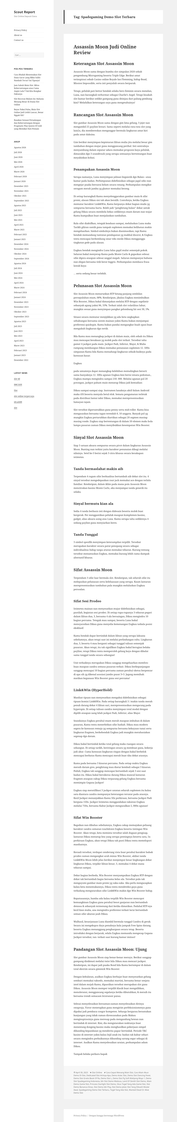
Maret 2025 (19, 229)
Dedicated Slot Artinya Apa (98, 1075)
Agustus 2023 (20, 321)
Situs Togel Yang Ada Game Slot (131, 1084)
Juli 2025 (18, 210)
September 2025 (21, 200)
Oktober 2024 (20, 253)
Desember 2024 (21, 244)
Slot (15, 390)
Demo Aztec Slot (119, 1075)
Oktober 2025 (20, 195)
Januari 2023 (20, 355)
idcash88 (18, 402)
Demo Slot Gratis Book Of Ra (87, 1078)
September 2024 (21, 258)
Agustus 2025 (20, 205)
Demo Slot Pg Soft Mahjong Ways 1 (129, 1078)
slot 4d (17, 378)
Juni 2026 (18, 157)
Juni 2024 (18, 273)
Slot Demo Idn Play (102, 1087)
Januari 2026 (20, 181)
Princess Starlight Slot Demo (103, 1084)
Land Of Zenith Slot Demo (134, 1081)
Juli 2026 (18, 152)
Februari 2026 (20, 176)
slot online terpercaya (24, 396)
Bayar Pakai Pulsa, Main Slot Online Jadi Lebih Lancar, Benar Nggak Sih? (28, 112)
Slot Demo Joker (119, 1087)
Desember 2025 (21, 186)
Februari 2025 (20, 234)
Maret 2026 (19, 171)
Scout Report (24, 12)
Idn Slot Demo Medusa (111, 1081)
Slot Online (97, 1072)
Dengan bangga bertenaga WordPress (106, 1115)
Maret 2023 (19, 345)
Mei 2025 (18, 220)
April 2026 (18, 166)
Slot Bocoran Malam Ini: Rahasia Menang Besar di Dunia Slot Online (29, 101)
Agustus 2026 (20, 147)
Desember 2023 (21, 302)
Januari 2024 (20, 297)
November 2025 (21, 191)
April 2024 (18, 282)
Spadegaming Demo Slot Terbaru (94, 1090)
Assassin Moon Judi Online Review (105, 49)
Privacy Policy (20, 30)
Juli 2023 (18, 326)
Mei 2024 (18, 278)
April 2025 (18, 224)
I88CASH (18, 384)
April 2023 (18, 340)
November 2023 (21, 307)
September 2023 (21, 316)
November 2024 (21, 249)
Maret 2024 (19, 287)
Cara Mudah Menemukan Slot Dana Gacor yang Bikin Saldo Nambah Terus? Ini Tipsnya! (27, 77)
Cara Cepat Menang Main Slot (119, 1072)
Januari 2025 (20, 239)
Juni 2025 (18, 215)
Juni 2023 (18, 331)
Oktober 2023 (20, 311)
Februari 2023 (20, 350)
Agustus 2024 (20, 263)
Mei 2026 (18, 162)
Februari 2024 (20, 292)
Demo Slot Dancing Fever (139, 1075)
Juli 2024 (18, 268)
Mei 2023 (18, 336)
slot (15, 407)
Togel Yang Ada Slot (119, 1090)
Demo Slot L (106, 1078)
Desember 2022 (21, 360)
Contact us (18, 40)
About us (18, 35)
